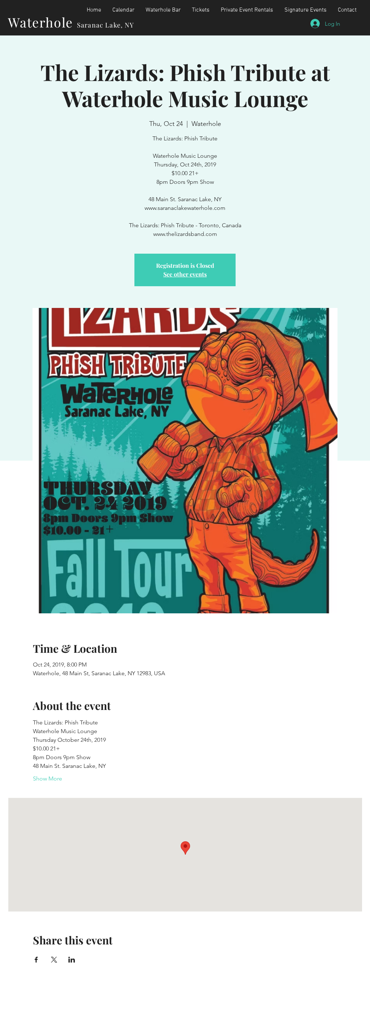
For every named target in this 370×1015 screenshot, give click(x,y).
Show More (47, 778)
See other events (185, 274)
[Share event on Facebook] (36, 960)
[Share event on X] (54, 960)
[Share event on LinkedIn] (71, 960)
